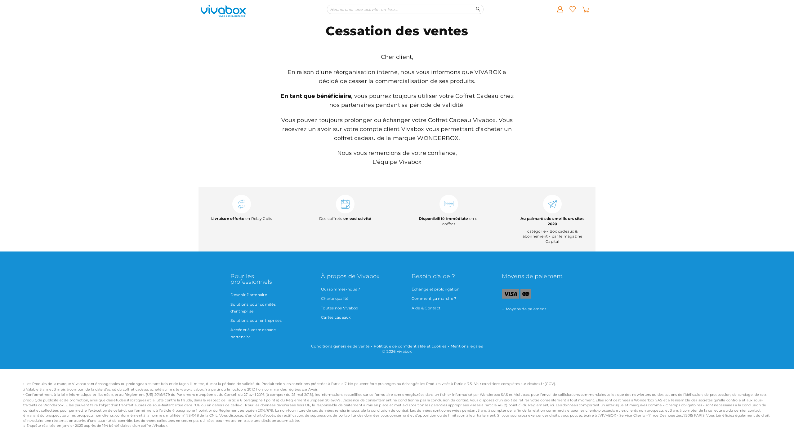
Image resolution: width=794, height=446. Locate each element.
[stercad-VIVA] (525, 297)
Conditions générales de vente (340, 346)
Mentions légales (467, 346)
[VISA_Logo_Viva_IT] (510, 297)
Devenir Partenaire (248, 294)
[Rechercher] (478, 9)
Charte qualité (335, 298)
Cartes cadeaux (336, 317)
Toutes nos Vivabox (339, 308)
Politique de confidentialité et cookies (410, 346)
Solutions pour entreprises (256, 320)
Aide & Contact (426, 308)
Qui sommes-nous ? (340, 289)
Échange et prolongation (436, 289)
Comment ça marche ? (434, 298)
